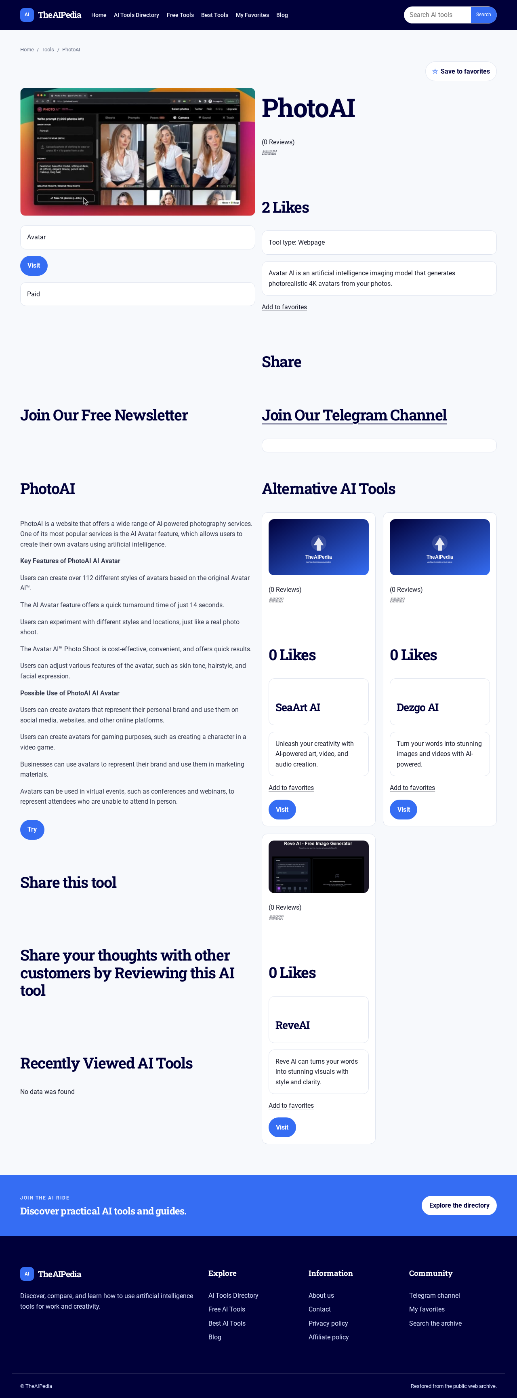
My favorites (427, 1309)
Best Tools (214, 15)
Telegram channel (434, 1295)
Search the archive (435, 1323)
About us (321, 1295)
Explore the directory (459, 1205)
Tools (48, 49)
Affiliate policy (329, 1337)
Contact (320, 1309)
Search (483, 14)
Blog (282, 15)
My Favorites (252, 15)
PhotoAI (71, 49)
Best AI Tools (227, 1323)
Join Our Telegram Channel (354, 414)
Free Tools (180, 15)
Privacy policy (328, 1323)
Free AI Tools (226, 1309)
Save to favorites (461, 71)
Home (99, 15)
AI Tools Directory (136, 15)
